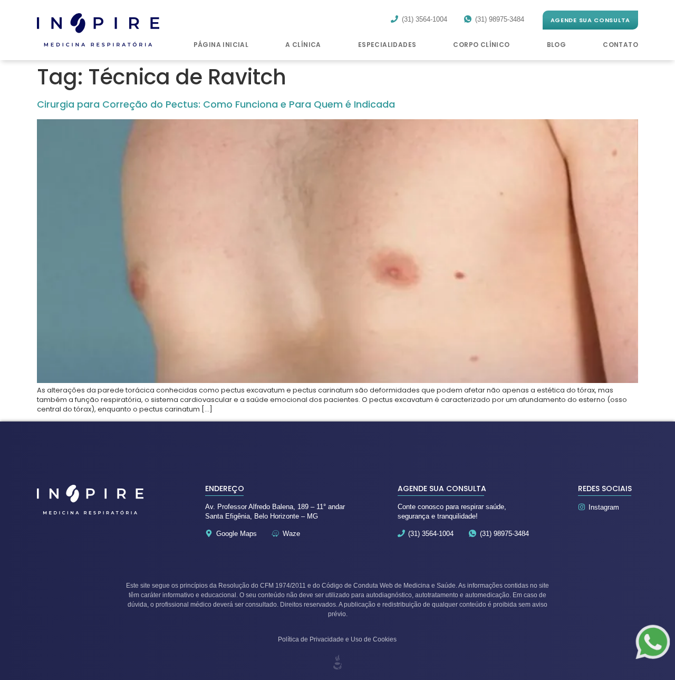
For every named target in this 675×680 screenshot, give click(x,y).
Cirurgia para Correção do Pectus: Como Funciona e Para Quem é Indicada (216, 104)
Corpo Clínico (481, 44)
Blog (556, 44)
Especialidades (387, 44)
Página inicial (221, 44)
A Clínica (303, 44)
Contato (620, 44)
